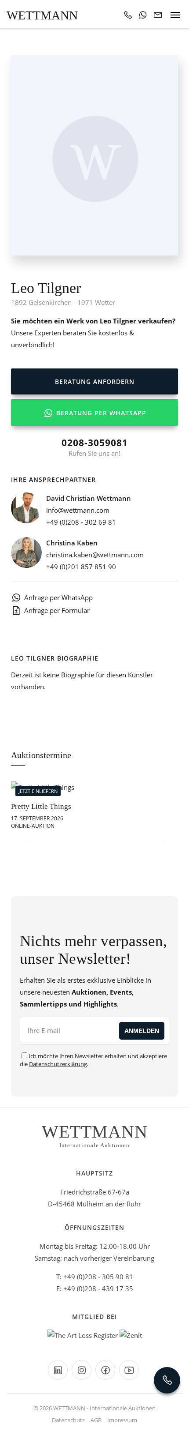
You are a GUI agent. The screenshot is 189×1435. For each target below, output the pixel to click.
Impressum (122, 1420)
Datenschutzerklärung (58, 1064)
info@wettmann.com (77, 510)
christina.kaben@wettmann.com (95, 554)
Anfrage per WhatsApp (58, 597)
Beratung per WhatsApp (100, 413)
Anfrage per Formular (57, 610)
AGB (96, 1420)
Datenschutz (68, 1420)
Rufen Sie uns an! (95, 447)
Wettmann (42, 15)
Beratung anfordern (94, 381)
